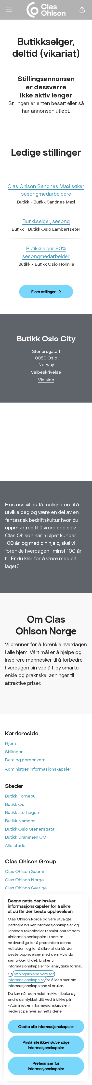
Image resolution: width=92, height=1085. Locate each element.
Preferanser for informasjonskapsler (46, 1066)
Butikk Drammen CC (25, 837)
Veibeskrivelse (46, 372)
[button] (82, 10)
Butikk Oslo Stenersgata (29, 829)
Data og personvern (25, 759)
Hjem (10, 743)
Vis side (46, 379)
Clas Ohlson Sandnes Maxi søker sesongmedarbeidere (46, 190)
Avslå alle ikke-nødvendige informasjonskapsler (46, 1045)
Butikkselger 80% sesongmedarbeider (46, 252)
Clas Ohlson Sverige (26, 887)
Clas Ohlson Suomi (24, 871)
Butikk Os (14, 804)
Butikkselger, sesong (46, 221)
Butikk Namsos (20, 820)
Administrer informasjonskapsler (38, 769)
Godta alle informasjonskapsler (46, 1026)
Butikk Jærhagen (22, 812)
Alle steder (16, 845)
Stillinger (14, 751)
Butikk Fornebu (20, 796)
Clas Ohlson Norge (24, 879)
